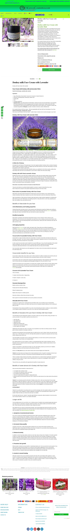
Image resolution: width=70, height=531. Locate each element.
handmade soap (60, 468)
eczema (14, 267)
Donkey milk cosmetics (24, 468)
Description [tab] (32, 78)
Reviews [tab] (37, 78)
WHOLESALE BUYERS (5, 509)
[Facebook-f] (36, 15)
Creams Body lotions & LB (29, 467)
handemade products (46, 468)
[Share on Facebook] (2, 108)
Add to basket (52, 69)
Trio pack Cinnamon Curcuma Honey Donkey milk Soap (41, 471)
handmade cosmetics (54, 468)
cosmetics (5, 468)
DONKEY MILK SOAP (40, 491)
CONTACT (20, 13)
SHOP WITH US (8, 13)
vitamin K (49, 210)
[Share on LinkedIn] (2, 113)
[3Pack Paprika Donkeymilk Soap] (43, 484)
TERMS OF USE (21, 512)
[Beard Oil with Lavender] (9, 484)
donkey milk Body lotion (16, 468)
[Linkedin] (43, 15)
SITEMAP (20, 507)
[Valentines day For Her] (60, 484)
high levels (21, 227)
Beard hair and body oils (7, 491)
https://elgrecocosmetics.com (41, 518)
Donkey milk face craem (32, 468)
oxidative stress (20, 228)
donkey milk (9, 468)
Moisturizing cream (46, 467)
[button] (9, 13)
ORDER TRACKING (4, 512)
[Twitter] (38, 15)
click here (54, 49)
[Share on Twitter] (2, 110)
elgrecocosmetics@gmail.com (12, 2)
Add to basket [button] (9, 496)
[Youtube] (42, 15)
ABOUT (2, 13)
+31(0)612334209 (39, 513)
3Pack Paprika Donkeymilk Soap (43, 493)
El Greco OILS (14, 491)
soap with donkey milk (27, 471)
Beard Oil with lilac (26, 493)
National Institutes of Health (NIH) (28, 410)
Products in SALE (46, 491)
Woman (62, 492)
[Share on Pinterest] (2, 116)
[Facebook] (28, 529)
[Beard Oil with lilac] (26, 484)
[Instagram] (40, 15)
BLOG (15, 13)
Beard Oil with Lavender (9, 493)
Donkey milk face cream (38, 467)
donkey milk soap (39, 468)
